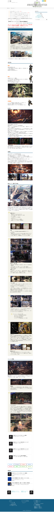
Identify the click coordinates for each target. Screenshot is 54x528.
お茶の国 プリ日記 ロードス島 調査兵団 (38, 503)
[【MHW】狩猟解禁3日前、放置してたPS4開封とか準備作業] (9, 484)
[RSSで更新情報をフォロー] (45, 1)
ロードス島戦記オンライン (39, 17)
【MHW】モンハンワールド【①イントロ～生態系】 (20, 435)
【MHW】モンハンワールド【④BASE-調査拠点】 (19, 455)
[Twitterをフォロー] (42, 1)
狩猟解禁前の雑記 (39, 15)
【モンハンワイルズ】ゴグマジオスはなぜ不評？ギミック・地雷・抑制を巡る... (19, 15)
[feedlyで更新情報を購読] (44, 1)
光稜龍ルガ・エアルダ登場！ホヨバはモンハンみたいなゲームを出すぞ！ (18, 12)
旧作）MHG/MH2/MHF (39, 16)
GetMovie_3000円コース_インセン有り (14, 11)
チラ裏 (9, 1)
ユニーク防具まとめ (39, 507)
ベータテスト (39, 14)
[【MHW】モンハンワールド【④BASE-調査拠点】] (30, 464)
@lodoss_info (30, 468)
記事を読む (13, 475)
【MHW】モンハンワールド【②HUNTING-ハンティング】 (21, 442)
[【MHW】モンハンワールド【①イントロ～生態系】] (9, 474)
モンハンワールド (38, 13)
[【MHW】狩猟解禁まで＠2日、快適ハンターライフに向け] (9, 479)
